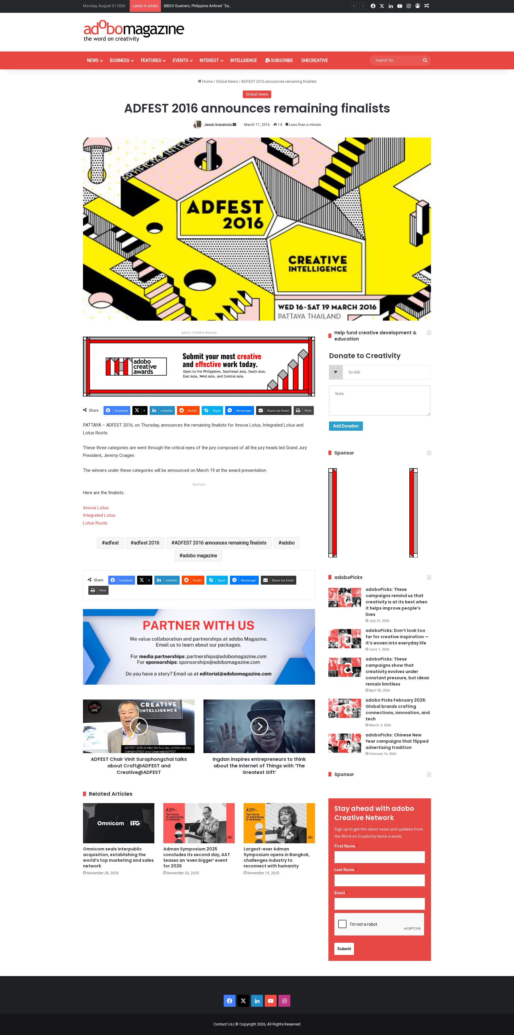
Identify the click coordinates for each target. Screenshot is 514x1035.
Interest (209, 60)
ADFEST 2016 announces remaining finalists (221, 543)
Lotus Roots (95, 523)
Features (151, 60)
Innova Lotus (96, 508)
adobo (288, 543)
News (92, 60)
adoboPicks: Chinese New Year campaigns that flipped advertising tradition (397, 741)
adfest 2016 (146, 543)
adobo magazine (200, 555)
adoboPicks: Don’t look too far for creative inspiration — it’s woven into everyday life (397, 636)
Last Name (345, 869)
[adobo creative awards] (199, 366)
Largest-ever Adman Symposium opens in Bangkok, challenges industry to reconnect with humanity (277, 857)
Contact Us (223, 1024)
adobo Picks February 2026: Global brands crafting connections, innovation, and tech (398, 709)
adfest (112, 543)
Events (180, 60)
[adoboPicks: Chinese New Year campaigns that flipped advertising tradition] (344, 743)
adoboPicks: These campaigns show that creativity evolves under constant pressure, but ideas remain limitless (397, 671)
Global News (227, 81)
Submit (344, 948)
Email (340, 892)
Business (119, 60)
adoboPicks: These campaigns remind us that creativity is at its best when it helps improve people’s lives (396, 601)
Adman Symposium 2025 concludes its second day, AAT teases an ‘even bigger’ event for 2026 (196, 857)
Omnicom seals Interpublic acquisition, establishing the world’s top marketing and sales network (118, 857)
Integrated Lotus (99, 515)
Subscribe (281, 60)
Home (207, 81)
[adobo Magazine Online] (134, 31)
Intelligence (244, 60)
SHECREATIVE (314, 60)
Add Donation (346, 426)
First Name (346, 846)
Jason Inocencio (218, 125)
